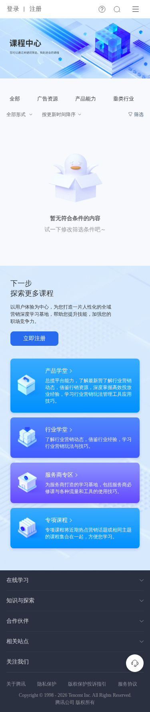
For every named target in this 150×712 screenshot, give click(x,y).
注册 (36, 9)
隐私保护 (46, 684)
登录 (13, 9)
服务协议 (127, 684)
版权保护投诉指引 (87, 684)
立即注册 (34, 338)
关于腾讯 (16, 684)
